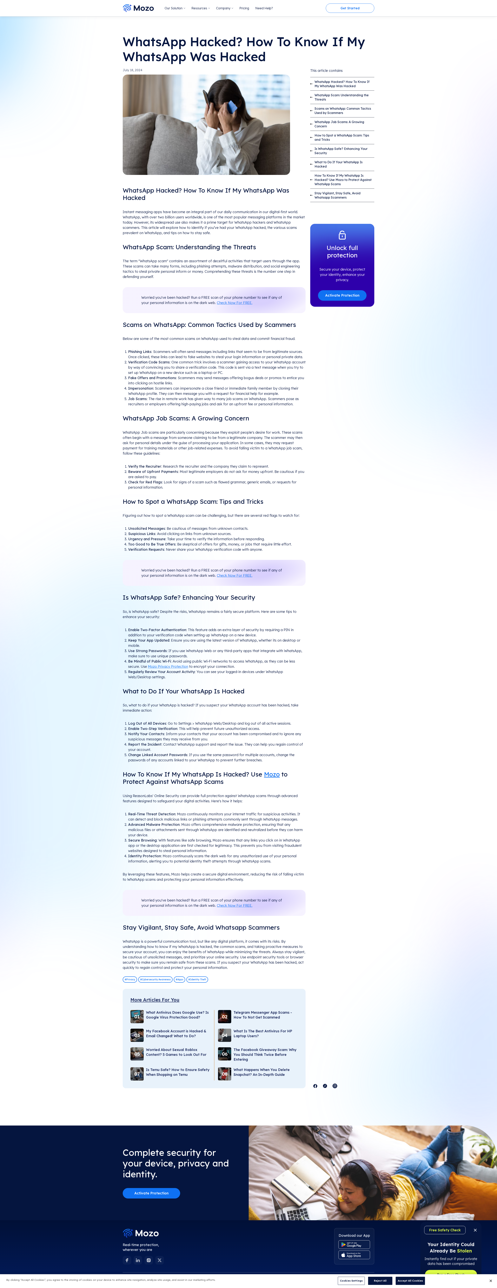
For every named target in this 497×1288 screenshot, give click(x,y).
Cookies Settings (351, 1280)
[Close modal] (338, 588)
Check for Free (248, 655)
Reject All (380, 1280)
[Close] (491, 1281)
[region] (248, 1281)
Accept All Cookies (410, 1280)
